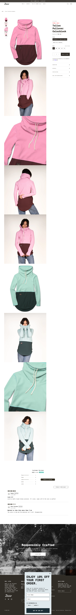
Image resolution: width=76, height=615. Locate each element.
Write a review (48, 479)
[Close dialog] (50, 573)
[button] (28, 475)
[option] (6, 19)
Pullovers (55, 21)
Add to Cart (65, 54)
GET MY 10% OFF (38, 610)
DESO (8, 610)
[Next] (6, 38)
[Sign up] (70, 591)
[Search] (68, 4)
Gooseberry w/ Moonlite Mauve (59, 39)
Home (2, 11)
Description (55, 64)
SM (56, 48)
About (44, 3)
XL (64, 48)
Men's (23, 3)
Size (61, 45)
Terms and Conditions (60, 610)
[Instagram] (11, 599)
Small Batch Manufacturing (57, 75)
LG (61, 48)
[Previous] (6, 15)
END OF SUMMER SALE (36, 3)
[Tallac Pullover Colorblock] (6, 20)
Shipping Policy (68, 610)
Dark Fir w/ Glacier (57, 42)
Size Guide (67, 45)
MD (59, 48)
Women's (28, 3)
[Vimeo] (8, 599)
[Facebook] (5, 599)
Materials (54, 68)
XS (53, 48)
